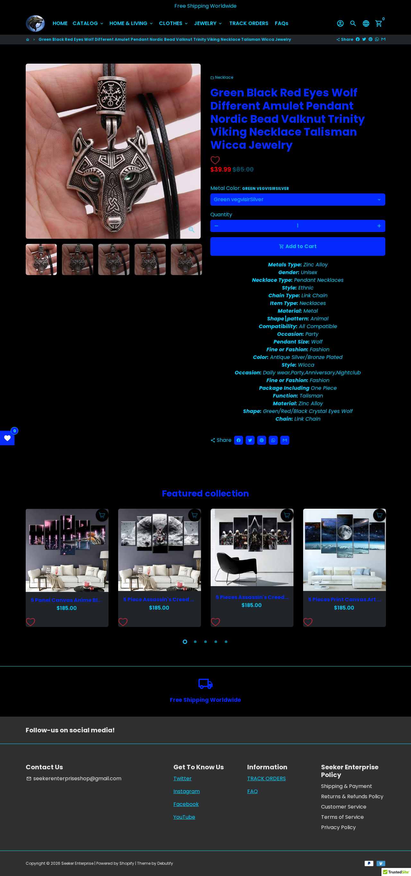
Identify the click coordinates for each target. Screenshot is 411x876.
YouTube (184, 817)
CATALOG (88, 23)
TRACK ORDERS (248, 23)
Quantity (221, 214)
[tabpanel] (67, 568)
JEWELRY (208, 23)
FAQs (281, 23)
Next (192, 151)
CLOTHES (174, 23)
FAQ (252, 791)
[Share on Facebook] (358, 39)
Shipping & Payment (346, 786)
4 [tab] (215, 641)
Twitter (182, 778)
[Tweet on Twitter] (364, 39)
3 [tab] (205, 641)
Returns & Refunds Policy (352, 796)
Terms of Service (342, 817)
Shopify (126, 863)
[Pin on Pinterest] (370, 39)
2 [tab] (195, 641)
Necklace (221, 77)
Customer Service (343, 806)
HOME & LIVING (131, 23)
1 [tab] (185, 641)
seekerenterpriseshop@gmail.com (73, 778)
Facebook (186, 804)
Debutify (165, 863)
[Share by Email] (383, 39)
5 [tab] (226, 641)
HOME (60, 23)
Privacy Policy (338, 827)
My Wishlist (7, 438)
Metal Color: (249, 188)
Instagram (186, 791)
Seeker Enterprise (77, 863)
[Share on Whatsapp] (377, 39)
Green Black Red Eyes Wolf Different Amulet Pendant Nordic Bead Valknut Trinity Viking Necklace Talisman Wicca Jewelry (165, 39)
